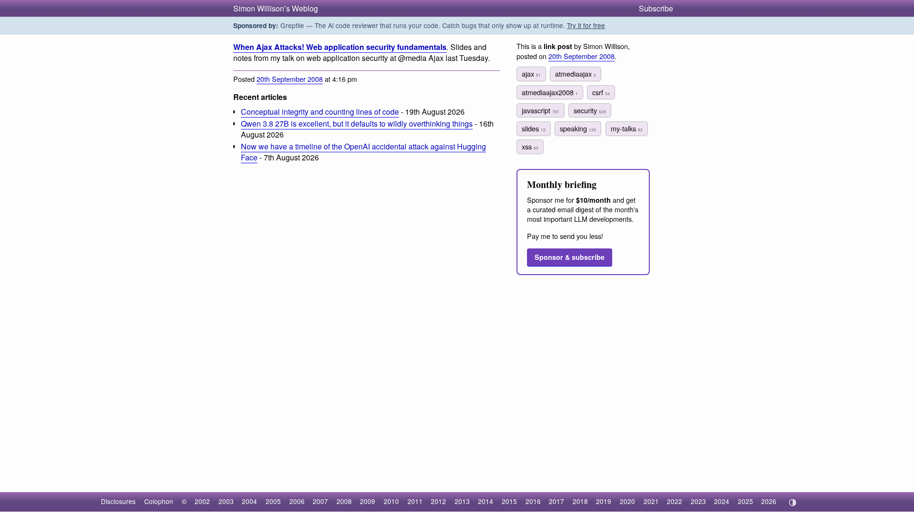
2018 (580, 501)
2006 (297, 501)
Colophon (158, 501)
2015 (509, 501)
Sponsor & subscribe (570, 257)
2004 (249, 501)
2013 (462, 501)
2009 (367, 501)
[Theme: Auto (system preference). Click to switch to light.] (792, 502)
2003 (226, 501)
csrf (601, 92)
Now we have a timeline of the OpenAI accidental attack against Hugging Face (363, 152)
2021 (651, 501)
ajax (531, 74)
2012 (438, 501)
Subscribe (656, 8)
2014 (485, 501)
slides (534, 128)
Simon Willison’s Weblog (275, 8)
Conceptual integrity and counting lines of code (320, 111)
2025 (745, 501)
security (590, 110)
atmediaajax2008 (550, 92)
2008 (344, 501)
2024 (721, 501)
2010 (391, 501)
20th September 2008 (290, 79)
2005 (273, 501)
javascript (540, 110)
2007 (320, 501)
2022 (674, 501)
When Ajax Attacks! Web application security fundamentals (340, 46)
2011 (415, 501)
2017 (556, 501)
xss (530, 146)
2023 (698, 501)
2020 (627, 501)
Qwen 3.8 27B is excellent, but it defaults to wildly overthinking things (357, 123)
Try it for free (586, 25)
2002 (202, 501)
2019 (603, 501)
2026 (768, 501)
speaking (578, 128)
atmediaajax (575, 74)
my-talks (627, 128)
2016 (533, 501)
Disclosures (118, 501)
